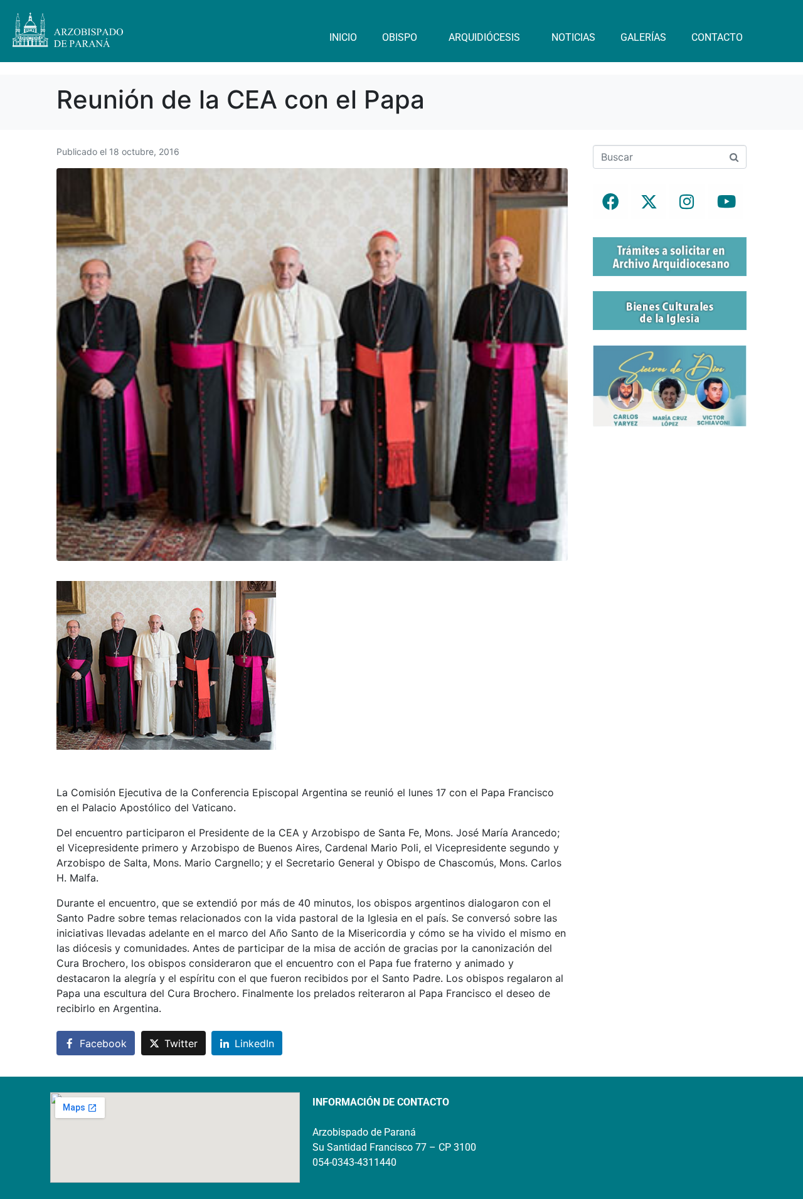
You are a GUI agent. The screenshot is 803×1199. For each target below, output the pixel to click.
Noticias (573, 37)
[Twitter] (648, 201)
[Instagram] (687, 201)
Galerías (643, 37)
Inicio (343, 37)
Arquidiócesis (484, 37)
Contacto (717, 37)
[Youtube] (725, 201)
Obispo (399, 37)
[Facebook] (610, 201)
